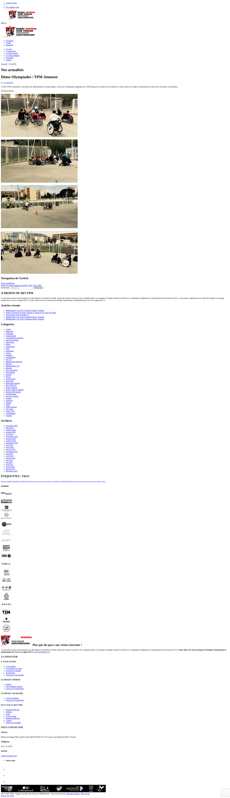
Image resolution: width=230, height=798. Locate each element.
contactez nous (11, 3)
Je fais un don (11, 716)
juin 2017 (9, 460)
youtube (9, 416)
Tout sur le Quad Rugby (15, 675)
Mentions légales (73, 794)
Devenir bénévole (12, 710)
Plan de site (85, 794)
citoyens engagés (12, 340)
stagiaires (9, 401)
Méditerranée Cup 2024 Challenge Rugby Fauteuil (25, 317)
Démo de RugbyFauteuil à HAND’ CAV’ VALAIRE (21, 285)
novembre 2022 (12, 437)
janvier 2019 (10, 449)
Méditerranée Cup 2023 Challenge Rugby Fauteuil (25, 319)
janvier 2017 (10, 469)
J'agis (8, 714)
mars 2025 (10, 428)
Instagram (9, 45)
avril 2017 (9, 465)
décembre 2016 (11, 471)
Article (8, 329)
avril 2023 (9, 434)
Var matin (9, 409)
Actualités (9, 58)
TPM (8, 405)
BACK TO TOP (7, 796)
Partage (8, 375)
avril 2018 (9, 456)
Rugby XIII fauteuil (13, 392)
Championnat (11, 336)
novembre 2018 (12, 452)
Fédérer (9, 684)
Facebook (9, 41)
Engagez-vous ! (49, 481)
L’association (11, 51)
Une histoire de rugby (14, 669)
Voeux (103, 481)
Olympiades (10, 372)
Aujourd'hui (10, 673)
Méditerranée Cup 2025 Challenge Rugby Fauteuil (25, 310)
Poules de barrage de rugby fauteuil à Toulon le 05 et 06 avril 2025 (31, 313)
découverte (10, 342)
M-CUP (9, 360)
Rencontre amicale (13, 383)
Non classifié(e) (12, 370)
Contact (9, 60)
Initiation (9, 355)
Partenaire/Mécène (13, 718)
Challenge (9, 334)
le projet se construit (13, 671)
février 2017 (10, 467)
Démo (8, 344)
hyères (8, 353)
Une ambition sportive (14, 687)
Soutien (9, 398)
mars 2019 (10, 447)
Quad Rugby (11, 379)
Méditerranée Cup (12, 366)
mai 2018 (9, 454)
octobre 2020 (11, 441)
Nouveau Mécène (7, 283)
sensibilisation (11, 394)
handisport (10, 351)
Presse (8, 377)
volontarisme (10, 413)
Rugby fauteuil (11, 388)
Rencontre (10, 381)
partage (78, 481)
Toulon (8, 403)
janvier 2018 (10, 458)
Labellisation (10, 357)
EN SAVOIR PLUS (42, 652)
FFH (7, 349)
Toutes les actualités (13, 723)
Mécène (9, 364)
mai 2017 (9, 462)
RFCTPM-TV (11, 385)
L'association (11, 666)
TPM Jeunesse (11, 407)
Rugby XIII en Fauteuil (14, 390)
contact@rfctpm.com (9, 756)
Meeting (9, 368)
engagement (10, 347)
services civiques (12, 396)
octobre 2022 (11, 439)
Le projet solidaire (12, 56)
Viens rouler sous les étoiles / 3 (17, 315)
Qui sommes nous (12, 7)
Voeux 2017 (10, 411)
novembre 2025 (12, 426)
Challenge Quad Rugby (13, 481)
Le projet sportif (12, 53)
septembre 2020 (12, 443)
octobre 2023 (11, 432)
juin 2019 (9, 445)
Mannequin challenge (14, 362)
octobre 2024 (11, 430)
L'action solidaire (12, 698)
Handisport (57, 481)
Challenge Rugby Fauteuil (27, 481)
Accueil (9, 49)
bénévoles (9, 331)
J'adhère (9, 712)
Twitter (8, 43)
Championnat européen (14, 338)
